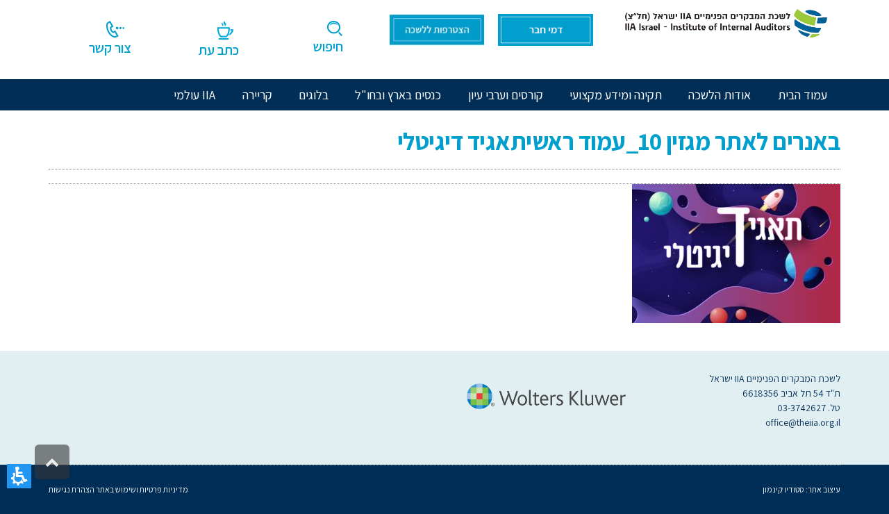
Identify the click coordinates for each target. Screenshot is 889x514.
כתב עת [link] (219, 50)
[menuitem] (719, 94)
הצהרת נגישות (71, 489)
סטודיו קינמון (783, 489)
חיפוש (328, 47)
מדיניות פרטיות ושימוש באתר (141, 489)
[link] (723, 22)
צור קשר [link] (110, 48)
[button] (19, 476)
